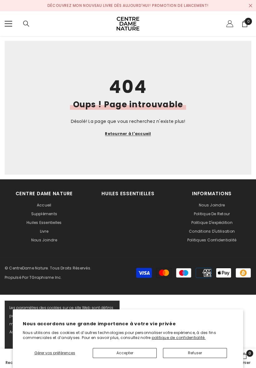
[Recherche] (26, 23)
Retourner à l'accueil (128, 133)
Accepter (124, 353)
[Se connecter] (229, 23)
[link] (244, 358)
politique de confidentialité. (179, 337)
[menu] (8, 23)
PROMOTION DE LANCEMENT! (180, 5)
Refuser (195, 353)
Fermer (250, 5)
